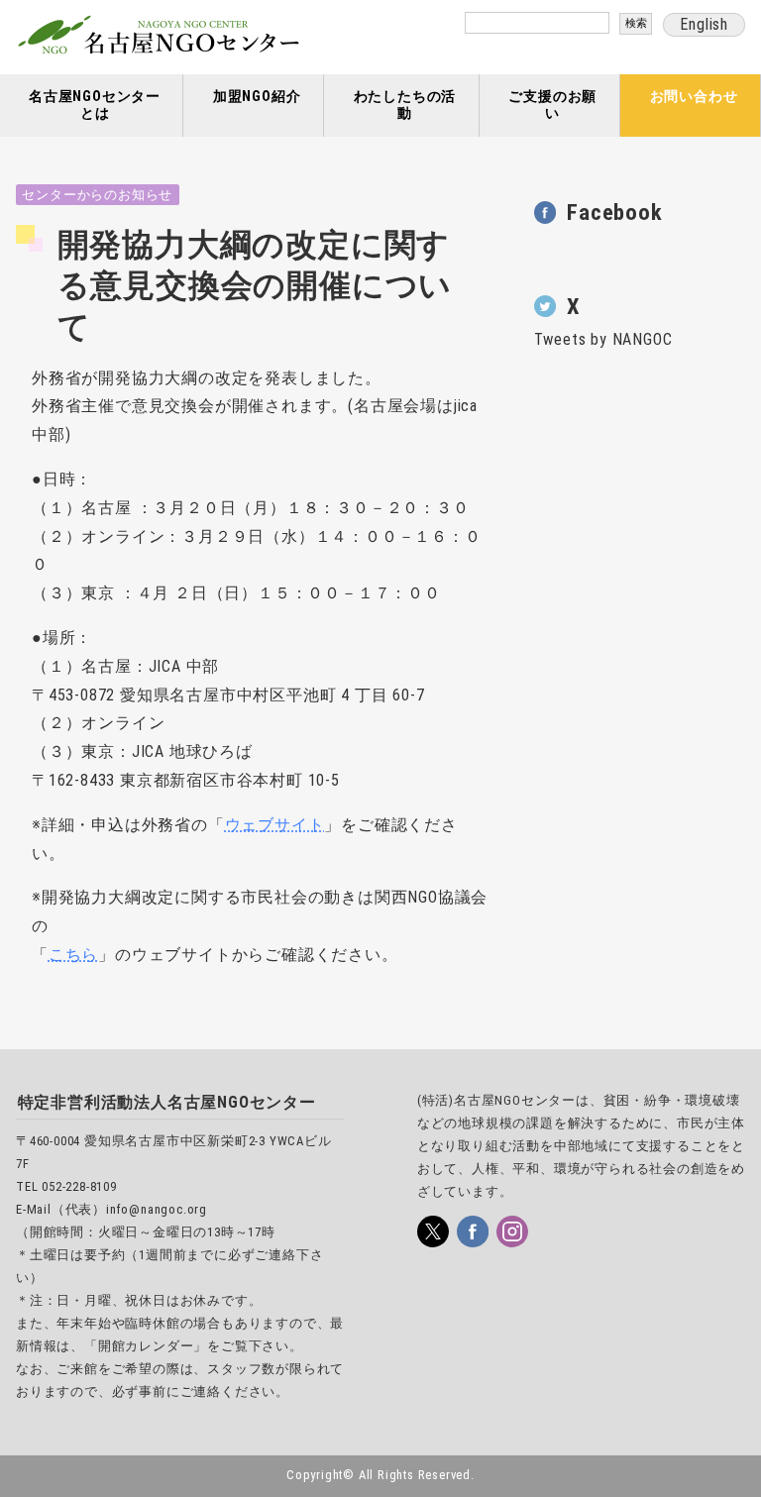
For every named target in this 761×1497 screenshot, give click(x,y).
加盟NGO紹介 (257, 96)
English (704, 24)
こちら (73, 954)
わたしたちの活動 (405, 105)
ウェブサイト (275, 824)
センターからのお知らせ (97, 194)
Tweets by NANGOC (603, 339)
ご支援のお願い (552, 105)
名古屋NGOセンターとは (95, 105)
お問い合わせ (694, 96)
